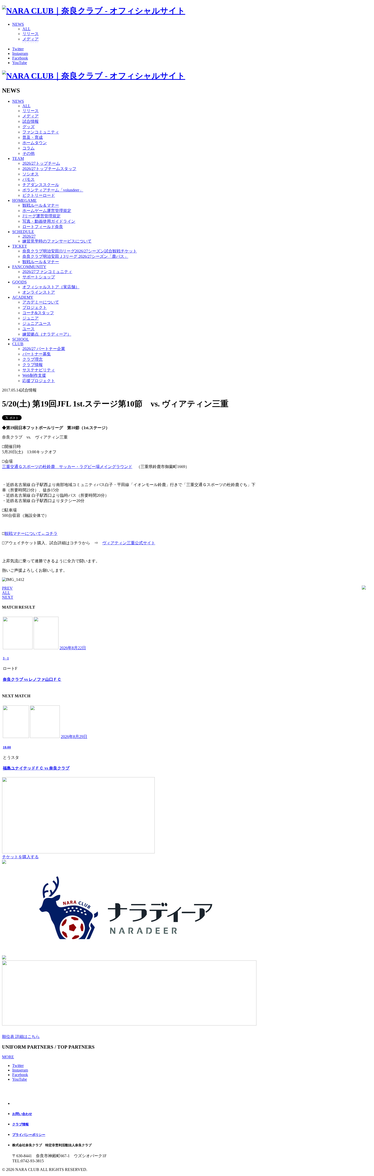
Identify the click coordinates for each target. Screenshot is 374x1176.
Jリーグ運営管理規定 (41, 216)
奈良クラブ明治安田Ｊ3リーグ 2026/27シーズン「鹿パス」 (75, 256)
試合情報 (30, 121)
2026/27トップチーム (41, 163)
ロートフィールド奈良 (42, 226)
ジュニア (30, 318)
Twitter (18, 49)
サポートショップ (38, 277)
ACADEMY (22, 297)
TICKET (19, 246)
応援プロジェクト (38, 381)
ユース (28, 329)
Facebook (20, 58)
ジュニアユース (36, 323)
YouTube (19, 63)
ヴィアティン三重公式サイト (128, 543)
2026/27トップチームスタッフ (49, 169)
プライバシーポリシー (28, 1135)
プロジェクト (34, 307)
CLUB (17, 344)
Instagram (20, 53)
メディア (30, 39)
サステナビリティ (38, 370)
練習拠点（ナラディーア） (46, 334)
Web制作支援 (34, 375)
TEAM (18, 158)
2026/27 (29, 236)
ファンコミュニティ (40, 132)
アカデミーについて (40, 302)
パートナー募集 (36, 354)
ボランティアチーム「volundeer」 (52, 190)
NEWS (18, 24)
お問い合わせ (22, 1114)
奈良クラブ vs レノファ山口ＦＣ (32, 679)
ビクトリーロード (38, 195)
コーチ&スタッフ (38, 313)
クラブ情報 (32, 365)
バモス (28, 179)
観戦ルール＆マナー (40, 205)
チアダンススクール (40, 185)
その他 (28, 153)
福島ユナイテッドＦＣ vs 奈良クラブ (36, 768)
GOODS (19, 282)
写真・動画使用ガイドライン (48, 221)
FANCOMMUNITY (29, 267)
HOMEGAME (24, 200)
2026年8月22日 (73, 648)
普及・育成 (32, 137)
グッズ (28, 127)
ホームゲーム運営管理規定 (46, 210)
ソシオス (30, 174)
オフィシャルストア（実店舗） (50, 287)
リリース (30, 34)
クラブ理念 (32, 359)
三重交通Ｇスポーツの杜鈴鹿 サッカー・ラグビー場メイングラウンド (67, 466)
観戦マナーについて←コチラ (31, 533)
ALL (26, 29)
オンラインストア (38, 292)
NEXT (7, 597)
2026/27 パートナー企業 (43, 348)
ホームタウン (34, 143)
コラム (28, 148)
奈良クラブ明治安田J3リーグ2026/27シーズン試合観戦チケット (79, 251)
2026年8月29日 (74, 736)
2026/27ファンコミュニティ (47, 271)
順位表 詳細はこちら (21, 1036)
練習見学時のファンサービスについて (57, 241)
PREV (7, 588)
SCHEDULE (23, 232)
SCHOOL (20, 339)
